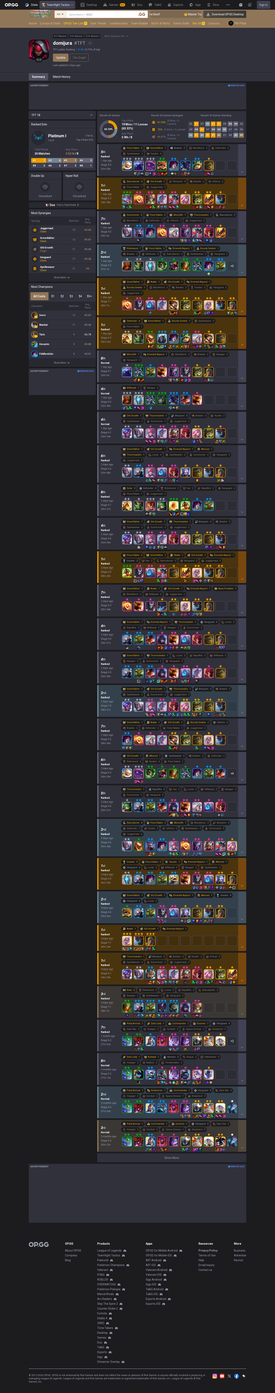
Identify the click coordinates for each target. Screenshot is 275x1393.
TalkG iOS (152, 1294)
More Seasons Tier (114, 36)
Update (60, 57)
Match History (61, 76)
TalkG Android (154, 1289)
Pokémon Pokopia (108, 1289)
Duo (99, 1342)
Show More (60, 277)
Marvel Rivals (105, 1294)
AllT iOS (151, 1265)
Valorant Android (156, 1269)
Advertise (240, 1255)
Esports (102, 1352)
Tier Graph (79, 57)
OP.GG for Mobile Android (162, 1250)
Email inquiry (206, 1265)
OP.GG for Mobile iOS (159, 1255)
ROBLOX (102, 1279)
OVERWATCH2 (106, 1284)
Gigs (100, 1357)
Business (239, 1250)
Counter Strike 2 (107, 1308)
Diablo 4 (102, 1318)
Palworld (102, 1260)
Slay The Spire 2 (107, 1303)
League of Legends (109, 1250)
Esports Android (156, 1298)
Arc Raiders (104, 1298)
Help (201, 1260)
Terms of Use (207, 1255)
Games (101, 1337)
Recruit (238, 1260)
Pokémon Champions (111, 1265)
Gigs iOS (151, 1284)
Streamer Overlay (108, 1361)
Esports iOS (153, 1303)
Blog (68, 1260)
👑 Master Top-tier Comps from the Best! (190, 14)
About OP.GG (73, 1250)
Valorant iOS (154, 1274)
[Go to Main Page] (11, 5)
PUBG (100, 1274)
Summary (38, 76)
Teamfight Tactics (58, 4)
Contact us (205, 1269)
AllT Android (153, 1260)
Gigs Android (154, 1279)
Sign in (263, 4)
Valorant (102, 1269)
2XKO (100, 1323)
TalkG (100, 1347)
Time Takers (105, 1328)
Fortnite (102, 1313)
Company (71, 1255)
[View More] (228, 5)
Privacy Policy (208, 1250)
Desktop (102, 1332)
